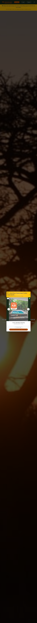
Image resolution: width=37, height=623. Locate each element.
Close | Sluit (19, 327)
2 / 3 (8, 298)
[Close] (29, 294)
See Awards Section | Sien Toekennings (19, 329)
